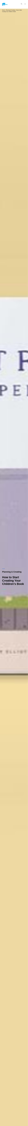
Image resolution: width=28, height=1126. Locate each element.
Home (3, 10)
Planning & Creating (10, 10)
